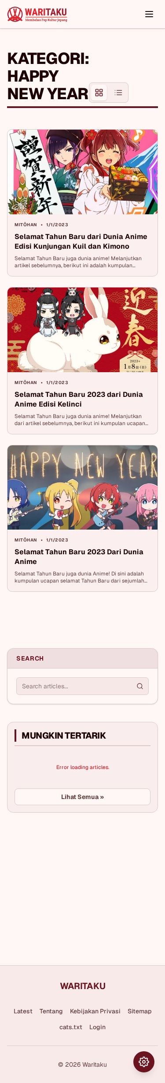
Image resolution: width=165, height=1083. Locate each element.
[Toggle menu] (149, 14)
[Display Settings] (143, 1061)
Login (97, 1027)
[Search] (140, 686)
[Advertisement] (73, 885)
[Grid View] (99, 93)
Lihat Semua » (82, 797)
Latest (23, 1011)
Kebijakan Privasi (95, 1011)
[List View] (118, 93)
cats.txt (70, 1027)
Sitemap (140, 1011)
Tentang (51, 1011)
